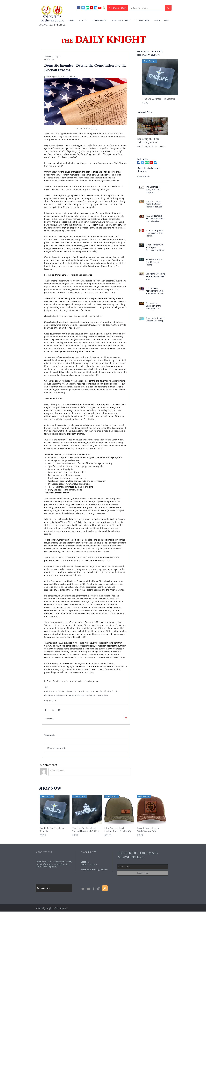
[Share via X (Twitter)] (52, 709)
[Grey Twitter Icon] (83, 889)
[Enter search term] (168, 8)
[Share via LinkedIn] (59, 709)
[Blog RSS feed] (105, 888)
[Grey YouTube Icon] (88, 889)
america (94, 691)
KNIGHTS (52, 17)
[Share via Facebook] (45, 709)
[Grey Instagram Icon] (99, 889)
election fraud (61, 695)
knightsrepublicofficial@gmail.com (94, 870)
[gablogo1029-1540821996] (87, 7)
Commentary (50, 700)
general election (76, 695)
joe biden (90, 695)
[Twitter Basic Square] (83, 7)
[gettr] (91, 7)
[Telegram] (95, 7)
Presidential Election (109, 691)
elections (48, 695)
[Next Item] (163, 126)
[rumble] (104, 7)
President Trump (81, 691)
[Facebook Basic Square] (78, 7)
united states (50, 691)
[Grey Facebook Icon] (93, 889)
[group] (160, 83)
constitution (102, 695)
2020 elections (65, 691)
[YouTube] (99, 7)
